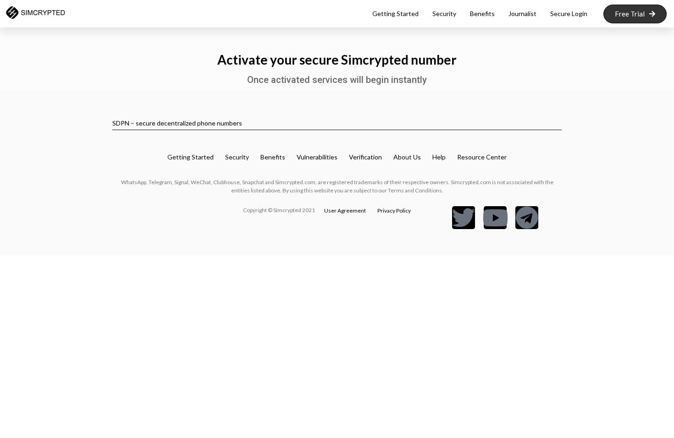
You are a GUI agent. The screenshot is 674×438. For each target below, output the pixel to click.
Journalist (522, 13)
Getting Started (190, 157)
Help (439, 157)
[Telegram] (526, 217)
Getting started (395, 13)
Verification (365, 157)
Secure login (568, 13)
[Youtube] (495, 217)
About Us (407, 157)
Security (444, 13)
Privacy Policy (394, 210)
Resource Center (482, 157)
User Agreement (345, 210)
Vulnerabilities (317, 157)
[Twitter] (463, 217)
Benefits (482, 13)
